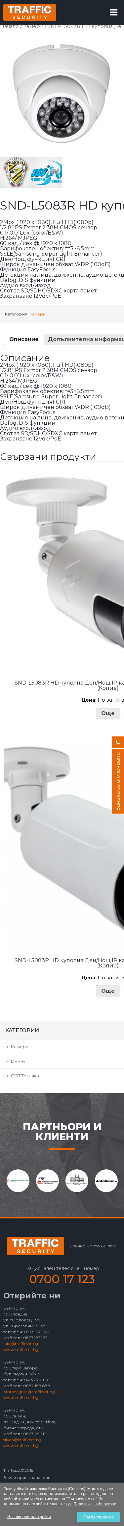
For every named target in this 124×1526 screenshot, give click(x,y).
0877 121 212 (34, 1433)
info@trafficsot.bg (20, 1343)
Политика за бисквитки (94, 1504)
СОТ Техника (25, 1075)
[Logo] (29, 12)
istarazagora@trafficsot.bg (29, 1391)
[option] (18, 1180)
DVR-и (18, 1061)
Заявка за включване (118, 781)
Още (108, 713)
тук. (69, 1504)
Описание (24, 339)
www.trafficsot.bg (20, 1349)
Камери (33, 26)
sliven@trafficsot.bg (22, 1439)
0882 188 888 (36, 1385)
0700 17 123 (62, 1279)
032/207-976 (36, 1331)
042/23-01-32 (37, 1379)
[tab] (24, 339)
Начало (9, 26)
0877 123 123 (35, 1337)
